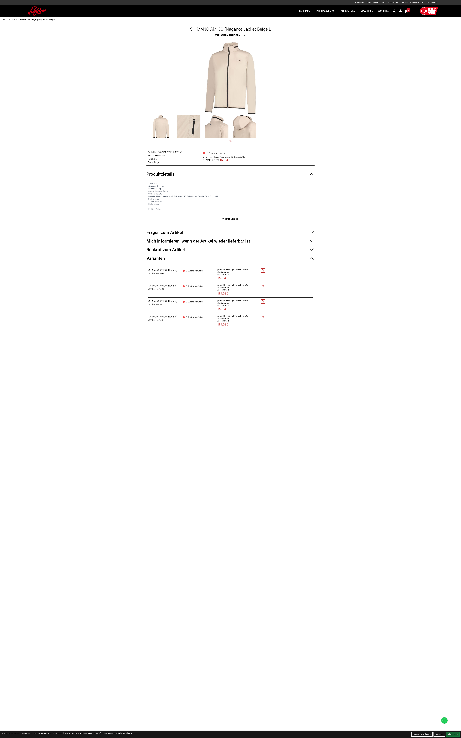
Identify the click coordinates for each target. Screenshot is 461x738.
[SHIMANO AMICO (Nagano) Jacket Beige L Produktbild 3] (217, 126)
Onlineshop (393, 2)
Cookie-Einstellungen (422, 734)
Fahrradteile (347, 11)
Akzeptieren (453, 734)
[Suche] (394, 11)
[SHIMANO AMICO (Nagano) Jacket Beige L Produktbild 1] (161, 126)
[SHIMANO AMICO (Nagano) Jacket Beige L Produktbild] (230, 78)
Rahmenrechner (417, 2)
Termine (404, 2)
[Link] (25, 11)
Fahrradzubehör (325, 11)
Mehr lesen (230, 218)
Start (383, 2)
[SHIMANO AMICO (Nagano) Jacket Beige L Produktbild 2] (189, 126)
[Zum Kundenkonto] (400, 11)
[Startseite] (4, 19)
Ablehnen (439, 734)
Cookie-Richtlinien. (124, 733)
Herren (12, 19)
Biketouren (359, 2)
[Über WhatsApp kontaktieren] (444, 720)
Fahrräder (305, 11)
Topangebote (372, 2)
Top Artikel (366, 11)
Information (432, 2)
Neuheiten (383, 11)
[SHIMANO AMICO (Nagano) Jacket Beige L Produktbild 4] (244, 126)
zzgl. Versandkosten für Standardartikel (230, 157)
